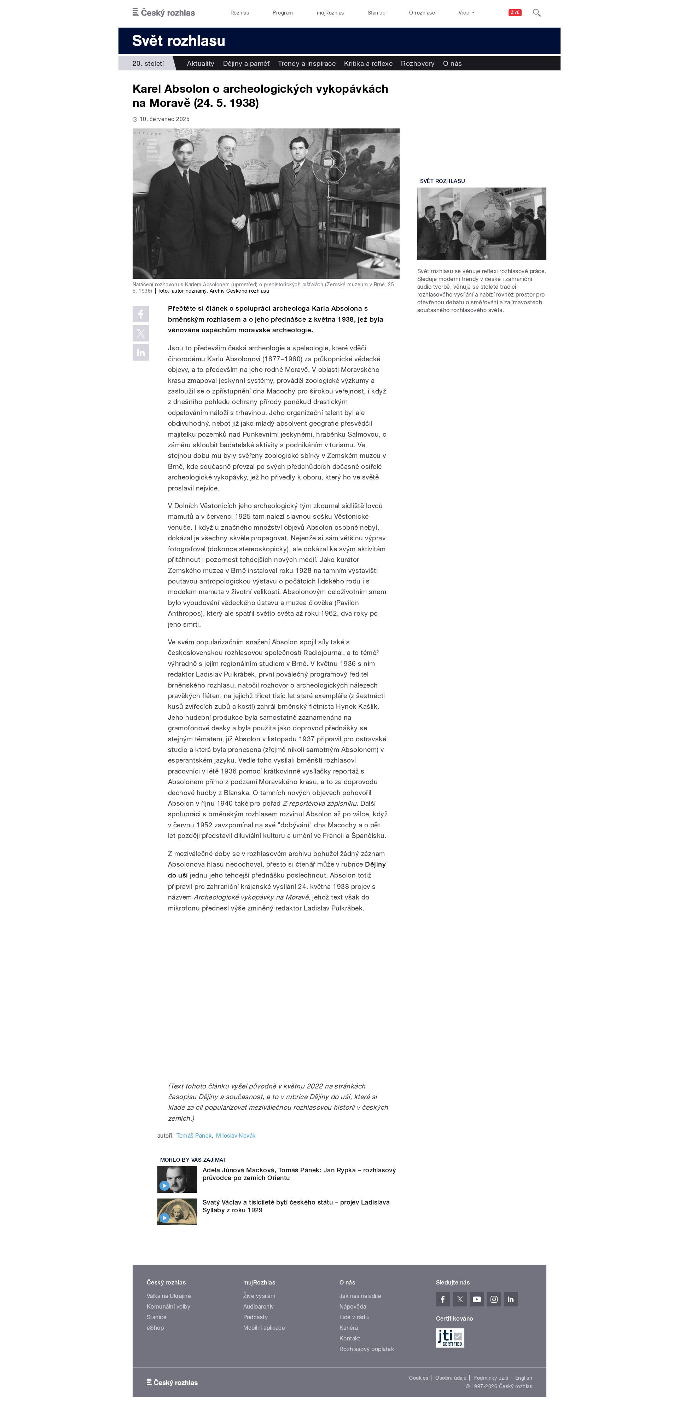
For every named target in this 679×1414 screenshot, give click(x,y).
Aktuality (200, 63)
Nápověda (353, 1306)
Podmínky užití (491, 1378)
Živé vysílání (259, 1296)
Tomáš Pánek (193, 1135)
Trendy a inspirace (307, 63)
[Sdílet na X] (141, 333)
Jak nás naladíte (361, 1296)
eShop (155, 1327)
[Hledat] (536, 12)
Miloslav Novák (236, 1135)
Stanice (376, 13)
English (523, 1378)
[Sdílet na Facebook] (141, 314)
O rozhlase (422, 13)
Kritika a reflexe (368, 63)
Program (283, 13)
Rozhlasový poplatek (367, 1349)
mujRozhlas (330, 13)
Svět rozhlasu (442, 181)
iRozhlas (239, 13)
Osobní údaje (451, 1378)
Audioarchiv (258, 1306)
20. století (148, 63)
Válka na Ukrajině (169, 1296)
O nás (452, 63)
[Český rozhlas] (164, 12)
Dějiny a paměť (246, 63)
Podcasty (255, 1317)
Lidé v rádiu (355, 1317)
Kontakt (350, 1338)
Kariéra (349, 1327)
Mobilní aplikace (264, 1327)
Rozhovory (418, 63)
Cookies (418, 1378)
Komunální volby (168, 1306)
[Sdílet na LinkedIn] (141, 352)
